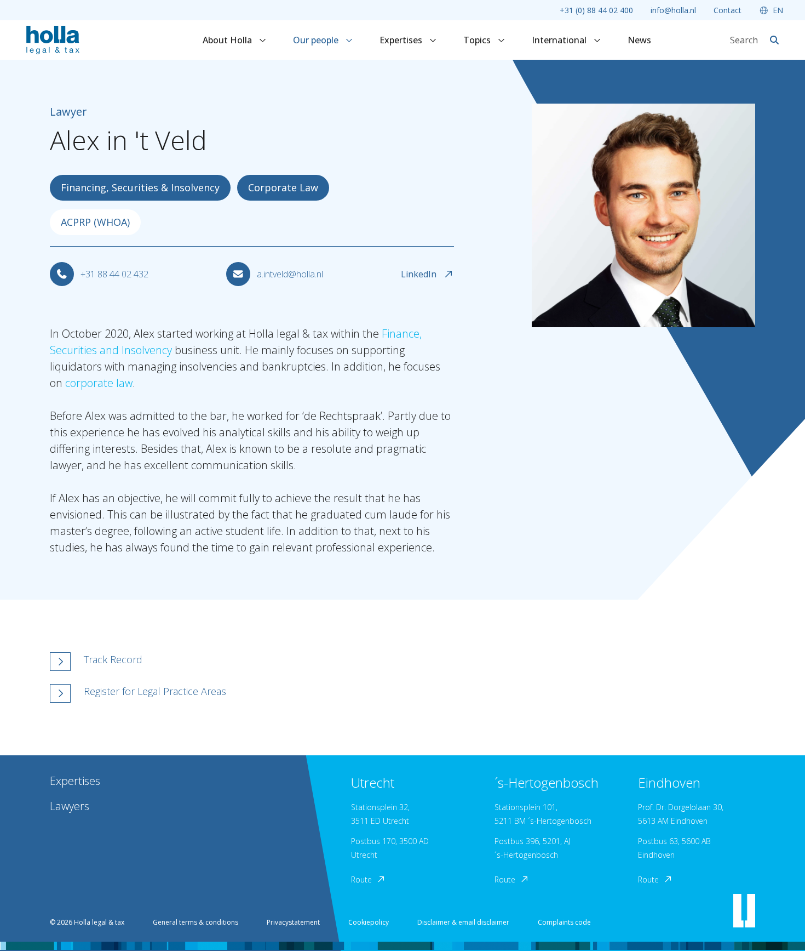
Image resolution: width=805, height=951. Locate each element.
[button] (297, 661)
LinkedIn (418, 274)
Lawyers (69, 806)
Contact (727, 10)
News (639, 40)
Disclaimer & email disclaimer (463, 922)
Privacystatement (293, 922)
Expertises (402, 40)
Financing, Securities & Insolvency (140, 187)
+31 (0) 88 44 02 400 (596, 10)
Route (361, 879)
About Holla (228, 40)
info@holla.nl (673, 10)
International (560, 40)
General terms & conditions (195, 922)
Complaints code (564, 922)
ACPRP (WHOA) (95, 222)
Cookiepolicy (368, 922)
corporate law (99, 382)
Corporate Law (283, 187)
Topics (478, 40)
